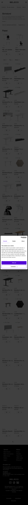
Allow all (14, 262)
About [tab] (23, 241)
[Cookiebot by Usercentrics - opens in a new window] (21, 237)
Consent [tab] (5, 241)
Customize (13, 266)
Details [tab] (14, 241)
